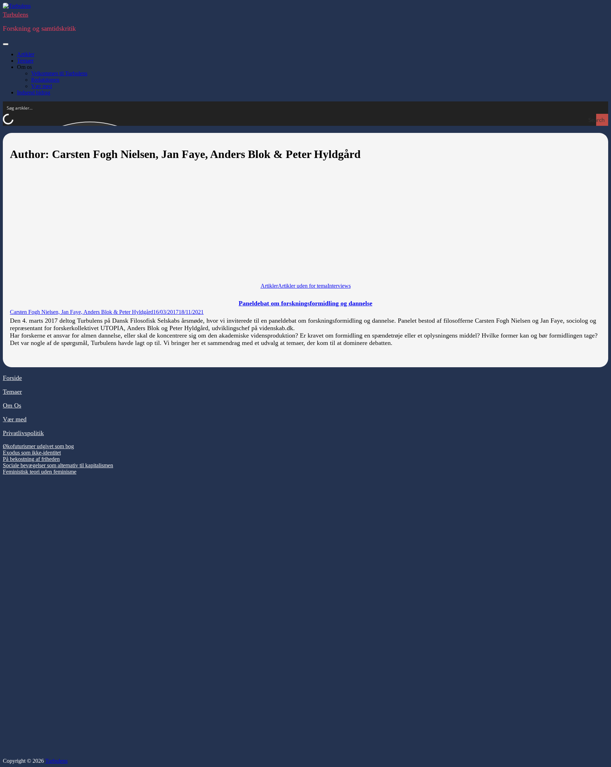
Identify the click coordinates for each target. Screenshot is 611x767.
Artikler (25, 54)
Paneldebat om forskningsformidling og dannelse (305, 303)
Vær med (41, 86)
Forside (12, 377)
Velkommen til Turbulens (59, 73)
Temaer (25, 61)
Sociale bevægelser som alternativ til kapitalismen (58, 465)
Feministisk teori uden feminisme (39, 472)
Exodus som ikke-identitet (32, 453)
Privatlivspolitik (23, 433)
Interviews (339, 286)
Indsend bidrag (33, 92)
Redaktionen (45, 80)
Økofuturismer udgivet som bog (38, 446)
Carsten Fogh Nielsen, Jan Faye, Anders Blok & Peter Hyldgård (81, 312)
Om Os (12, 405)
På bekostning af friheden (31, 459)
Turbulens (15, 14)
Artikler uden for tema (302, 286)
